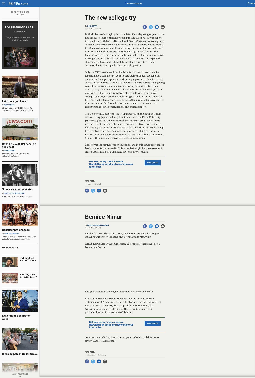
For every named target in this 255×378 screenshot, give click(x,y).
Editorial (97, 184)
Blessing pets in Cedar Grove (20, 354)
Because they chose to (16, 229)
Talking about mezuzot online (28, 259)
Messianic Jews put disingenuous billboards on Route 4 (15, 155)
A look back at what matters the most (17, 196)
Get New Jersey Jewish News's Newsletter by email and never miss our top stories (111, 164)
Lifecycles (91, 355)
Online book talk (10, 247)
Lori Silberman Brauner (98, 225)
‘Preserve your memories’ (18, 189)
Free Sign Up (152, 163)
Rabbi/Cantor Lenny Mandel (14, 193)
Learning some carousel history (28, 275)
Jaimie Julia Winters (11, 233)
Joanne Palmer (20, 31)
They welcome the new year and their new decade (20, 38)
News (89, 184)
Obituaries (102, 355)
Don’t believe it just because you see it (19, 145)
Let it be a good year (14, 101)
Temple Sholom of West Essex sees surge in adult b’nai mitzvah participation (19, 237)
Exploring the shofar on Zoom (16, 317)
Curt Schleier (9, 105)
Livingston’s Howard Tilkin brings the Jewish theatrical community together (17, 109)
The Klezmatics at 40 (20, 27)
